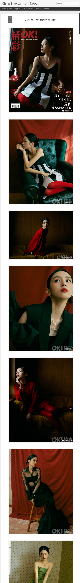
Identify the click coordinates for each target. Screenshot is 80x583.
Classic (3, 9)
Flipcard (9, 9)
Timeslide (45, 9)
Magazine (17, 9)
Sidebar (30, 9)
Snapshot (38, 9)
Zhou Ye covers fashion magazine (40, 19)
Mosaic (24, 9)
